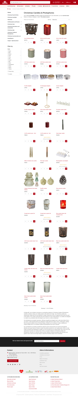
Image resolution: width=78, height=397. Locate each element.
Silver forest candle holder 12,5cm (30, 296)
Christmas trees (11, 24)
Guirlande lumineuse (11, 383)
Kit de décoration (11, 384)
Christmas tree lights (12, 17)
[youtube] (15, 364)
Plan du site (42, 362)
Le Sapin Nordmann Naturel (56, 379)
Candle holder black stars (61, 268)
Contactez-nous (13, 360)
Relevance (54, 19)
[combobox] (30, 2)
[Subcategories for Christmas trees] (21, 24)
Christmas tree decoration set (14, 36)
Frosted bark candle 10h (29, 213)
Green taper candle (60, 133)
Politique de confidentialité (39, 394)
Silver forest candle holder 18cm (46, 296)
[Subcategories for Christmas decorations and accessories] (21, 27)
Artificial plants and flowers (14, 21)
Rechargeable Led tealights (62, 160)
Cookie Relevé (49, 394)
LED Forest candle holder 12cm (31, 241)
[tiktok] (17, 364)
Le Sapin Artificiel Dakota (56, 383)
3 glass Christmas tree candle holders (30, 189)
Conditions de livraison (45, 355)
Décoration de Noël (11, 379)
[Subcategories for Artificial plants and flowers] (21, 22)
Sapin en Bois (32, 386)
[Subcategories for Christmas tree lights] (21, 17)
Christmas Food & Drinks (13, 15)
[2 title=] (45, 137)
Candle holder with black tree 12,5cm (30, 269)
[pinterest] (10, 364)
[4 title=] (48, 137)
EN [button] (62, 2)
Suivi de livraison (43, 366)
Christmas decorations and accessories (13, 27)
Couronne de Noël (33, 388)
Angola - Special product (13, 40)
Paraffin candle (43, 188)
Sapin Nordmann (32, 379)
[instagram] (13, 364)
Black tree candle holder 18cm (46, 268)
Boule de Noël (10, 381)
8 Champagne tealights (45, 85)
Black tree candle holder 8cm (62, 241)
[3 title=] (47, 137)
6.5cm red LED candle (45, 38)
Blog (41, 364)
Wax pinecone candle (60, 188)
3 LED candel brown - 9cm (30, 133)
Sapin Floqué (31, 384)
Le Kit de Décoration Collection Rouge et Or (60, 384)
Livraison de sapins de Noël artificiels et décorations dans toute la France (45, 391)
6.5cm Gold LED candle (61, 38)
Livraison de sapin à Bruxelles (23, 391)
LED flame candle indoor (29, 62)
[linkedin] (20, 364)
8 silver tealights (59, 85)
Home (9, 12)
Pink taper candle (44, 160)
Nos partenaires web (57, 394)
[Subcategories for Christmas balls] (21, 30)
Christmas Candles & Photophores (12, 33)
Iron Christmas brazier (29, 38)
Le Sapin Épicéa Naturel (56, 386)
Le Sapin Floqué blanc (55, 381)
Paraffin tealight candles (29, 109)
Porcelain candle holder (61, 109)
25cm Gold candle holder (45, 109)
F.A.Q (41, 356)
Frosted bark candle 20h (45, 213)
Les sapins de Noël (33, 376)
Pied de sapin (10, 386)
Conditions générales (44, 353)
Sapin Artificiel (32, 383)
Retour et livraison (43, 358)
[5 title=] (49, 137)
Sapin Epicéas (32, 381)
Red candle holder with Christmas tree (61, 214)
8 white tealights (27, 85)
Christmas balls (11, 30)
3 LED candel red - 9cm (45, 133)
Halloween (10, 19)
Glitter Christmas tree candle (30, 160)
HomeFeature (10, 38)
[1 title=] (44, 137)
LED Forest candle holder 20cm (47, 241)
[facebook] (8, 364)
